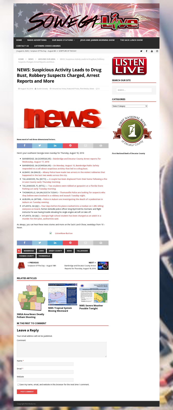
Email (19, 368)
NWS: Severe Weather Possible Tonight (91, 307)
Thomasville (44, 256)
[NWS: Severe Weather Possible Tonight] (94, 293)
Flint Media (84, 88)
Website (20, 376)
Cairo (41, 251)
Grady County (55, 251)
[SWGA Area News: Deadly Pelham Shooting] (31, 297)
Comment (21, 340)
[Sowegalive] (86, 35)
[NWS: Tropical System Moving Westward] (62, 294)
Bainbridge (29, 251)
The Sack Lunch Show (131, 40)
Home (19, 40)
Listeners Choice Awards (47, 46)
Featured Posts (73, 88)
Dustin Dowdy (42, 88)
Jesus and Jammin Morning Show (97, 40)
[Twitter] (141, 51)
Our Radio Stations (62, 40)
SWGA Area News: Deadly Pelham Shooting (30, 316)
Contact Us (22, 46)
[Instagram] (157, 51)
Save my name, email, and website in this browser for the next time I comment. (54, 384)
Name (20, 360)
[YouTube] (151, 51)
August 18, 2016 (26, 88)
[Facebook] (146, 51)
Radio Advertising (36, 40)
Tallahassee (82, 251)
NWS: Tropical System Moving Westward (60, 309)
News (31, 59)
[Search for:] (134, 90)
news (69, 251)
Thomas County (26, 256)
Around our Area (59, 88)
